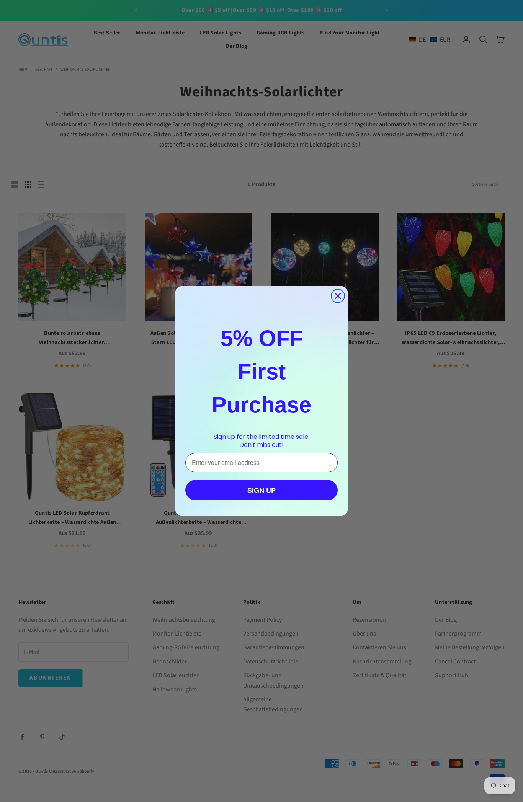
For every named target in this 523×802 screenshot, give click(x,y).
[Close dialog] (338, 296)
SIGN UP (261, 490)
